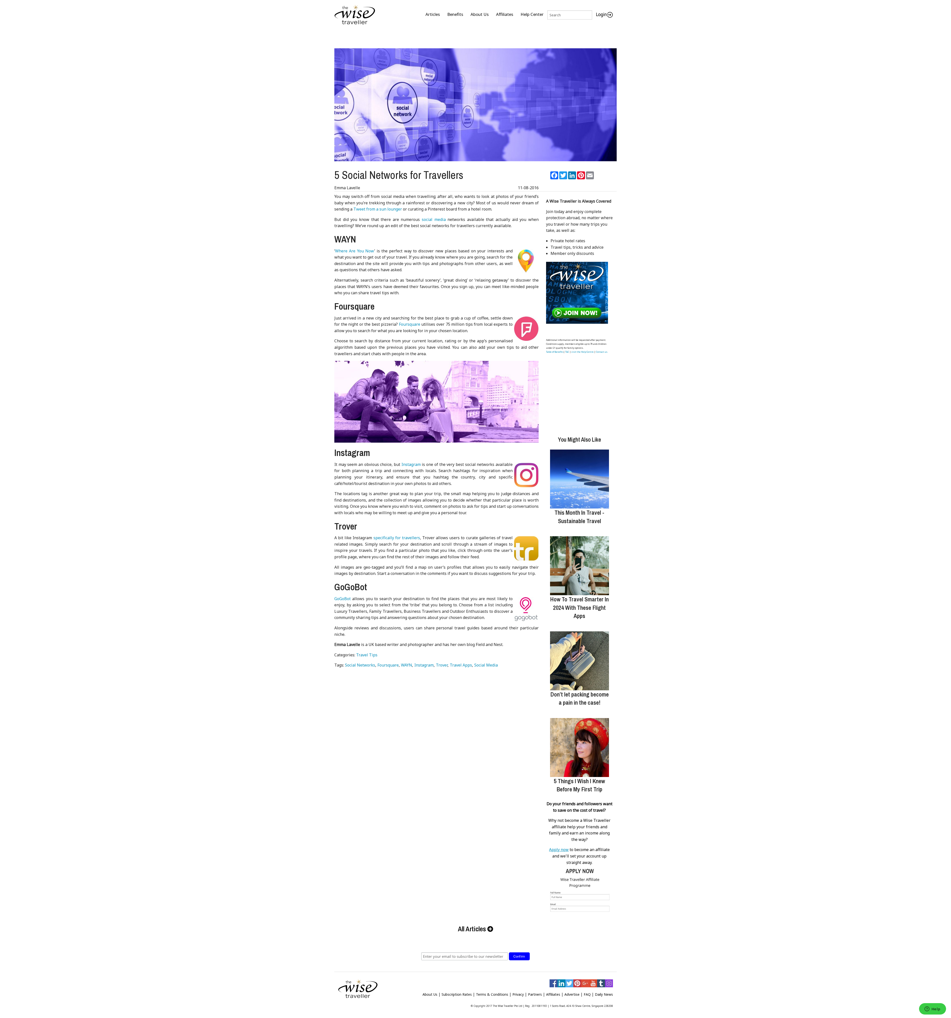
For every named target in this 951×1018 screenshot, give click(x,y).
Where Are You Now (354, 251)
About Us (480, 14)
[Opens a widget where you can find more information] (932, 1009)
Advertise (572, 994)
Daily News (604, 994)
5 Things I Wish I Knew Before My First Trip (579, 785)
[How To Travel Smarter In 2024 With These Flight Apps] (579, 565)
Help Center (532, 14)
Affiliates (504, 14)
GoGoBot (342, 598)
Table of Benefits (554, 351)
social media (434, 219)
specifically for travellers (396, 537)
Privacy (518, 994)
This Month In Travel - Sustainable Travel (579, 517)
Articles (432, 14)
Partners (535, 994)
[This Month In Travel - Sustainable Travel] (579, 479)
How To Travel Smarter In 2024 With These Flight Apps (579, 607)
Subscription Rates (457, 994)
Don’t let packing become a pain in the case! (579, 698)
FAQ (587, 994)
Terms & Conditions (492, 994)
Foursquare (409, 324)
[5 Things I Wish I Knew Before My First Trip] (579, 747)
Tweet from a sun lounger (377, 209)
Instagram (411, 464)
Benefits (455, 14)
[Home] (354, 15)
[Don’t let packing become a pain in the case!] (579, 660)
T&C (567, 351)
